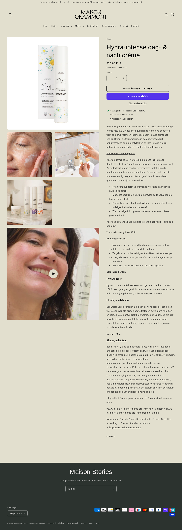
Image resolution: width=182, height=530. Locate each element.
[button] (10, 14)
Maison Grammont (21, 523)
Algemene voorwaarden (90, 523)
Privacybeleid (72, 523)
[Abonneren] (113, 489)
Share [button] (112, 436)
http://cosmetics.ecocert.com (125, 427)
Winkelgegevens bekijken (121, 119)
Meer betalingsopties (137, 103)
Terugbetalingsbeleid (55, 523)
